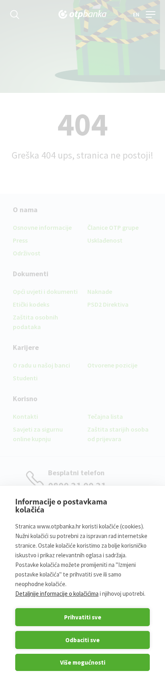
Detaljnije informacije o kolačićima (57, 593)
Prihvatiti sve (82, 617)
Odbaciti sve (82, 640)
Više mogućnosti (82, 662)
